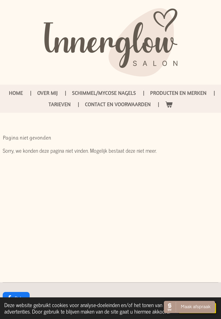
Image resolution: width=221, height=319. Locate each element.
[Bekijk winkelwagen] (169, 104)
